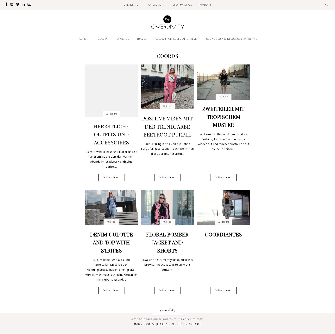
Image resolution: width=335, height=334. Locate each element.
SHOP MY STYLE (182, 4)
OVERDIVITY (131, 4)
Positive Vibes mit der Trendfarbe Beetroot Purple (167, 126)
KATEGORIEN (155, 4)
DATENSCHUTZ (169, 324)
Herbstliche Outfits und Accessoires (111, 134)
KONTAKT (205, 4)
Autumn (111, 114)
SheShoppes (197, 319)
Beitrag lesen (112, 177)
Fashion (167, 106)
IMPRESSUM (144, 324)
